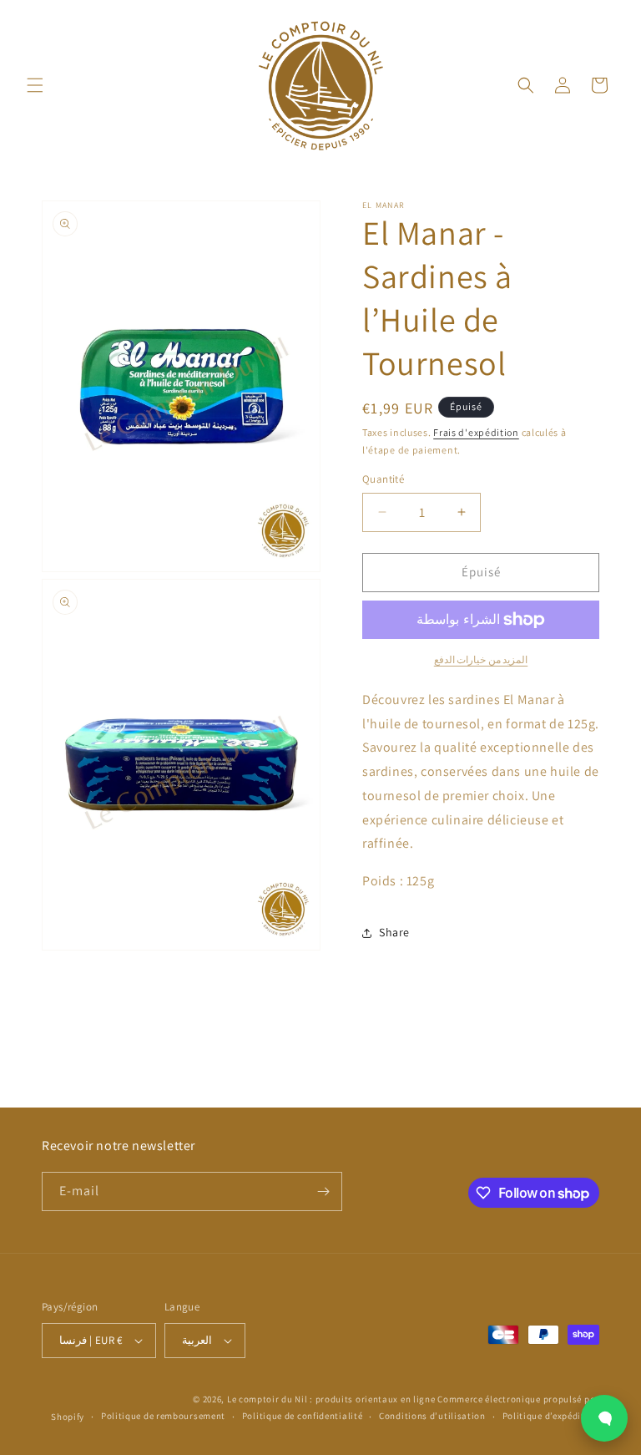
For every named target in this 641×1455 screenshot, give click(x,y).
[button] (35, 85)
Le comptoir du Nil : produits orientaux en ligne (332, 1399)
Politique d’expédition (550, 1416)
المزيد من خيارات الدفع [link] (481, 659)
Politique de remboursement (163, 1416)
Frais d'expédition (476, 432)
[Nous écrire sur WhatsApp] (604, 1418)
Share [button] (394, 932)
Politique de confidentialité (302, 1416)
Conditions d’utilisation (432, 1416)
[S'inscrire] (323, 1191)
